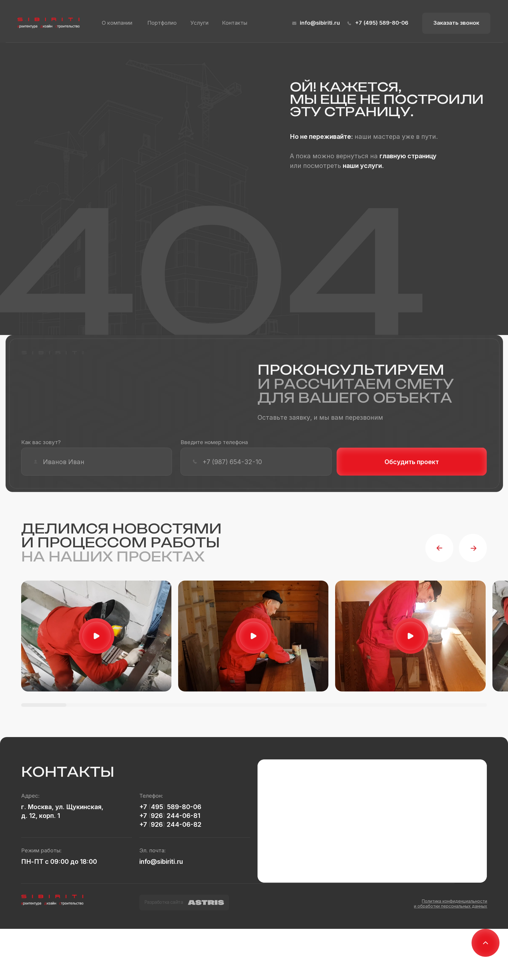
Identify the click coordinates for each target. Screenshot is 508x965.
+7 (143, 807)
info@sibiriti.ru (320, 22)
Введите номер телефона (214, 442)
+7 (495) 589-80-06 (381, 22)
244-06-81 (182, 815)
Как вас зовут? (41, 442)
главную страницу (408, 156)
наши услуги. (363, 165)
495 (157, 807)
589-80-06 (183, 807)
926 (157, 815)
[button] (456, 23)
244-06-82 (183, 824)
